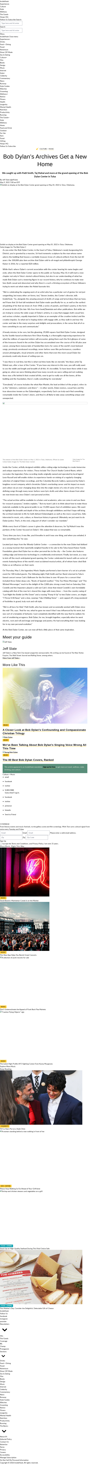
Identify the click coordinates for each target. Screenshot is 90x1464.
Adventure (4, 49)
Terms (2, 1447)
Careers (3, 1452)
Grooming (4, 91)
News (2, 81)
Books (2, 62)
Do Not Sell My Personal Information (14, 1460)
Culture (3, 6)
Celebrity (3, 76)
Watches (3, 89)
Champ (2, 1346)
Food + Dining (5, 44)
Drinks (2, 42)
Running (3, 115)
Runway (3, 83)
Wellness (3, 12)
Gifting (2, 141)
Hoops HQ (4, 17)
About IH (3, 1436)
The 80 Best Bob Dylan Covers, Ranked (28, 759)
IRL (1, 1343)
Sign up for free (49, 767)
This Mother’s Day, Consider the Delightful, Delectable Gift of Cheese (27, 1308)
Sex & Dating (5, 55)
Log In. (17, 793)
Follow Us (4, 19)
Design (2, 65)
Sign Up (3, 841)
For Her (3, 133)
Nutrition (3, 109)
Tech (2, 136)
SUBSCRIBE (9, 790)
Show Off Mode (6, 52)
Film (1, 60)
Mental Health (5, 107)
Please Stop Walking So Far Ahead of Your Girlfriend (20, 1188)
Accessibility (5, 1455)
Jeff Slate (6, 180)
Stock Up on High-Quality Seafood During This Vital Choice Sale (25, 1248)
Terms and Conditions (20, 843)
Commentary (5, 78)
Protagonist (4, 1349)
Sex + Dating (6, 1186)
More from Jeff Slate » (11, 658)
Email (25, 833)
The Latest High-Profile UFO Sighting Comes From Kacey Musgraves (26, 1064)
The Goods (4, 14)
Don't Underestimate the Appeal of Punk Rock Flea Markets (23, 1009)
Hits (1, 1336)
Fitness (2, 99)
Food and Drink (6, 128)
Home (2, 125)
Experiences (4, 4)
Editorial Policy (6, 1439)
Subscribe (12, 19)
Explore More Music (8, 1066)
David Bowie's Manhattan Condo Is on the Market (19, 900)
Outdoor (3, 130)
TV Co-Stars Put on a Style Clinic (12, 1129)
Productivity (5, 112)
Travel (2, 47)
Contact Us (4, 1442)
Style (2, 9)
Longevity (3, 104)
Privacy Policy (37, 843)
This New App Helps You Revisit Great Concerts (18, 955)
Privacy (3, 1449)
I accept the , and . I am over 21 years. (30, 843)
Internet (3, 70)
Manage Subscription (8, 1457)
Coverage (3, 1341)
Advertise (3, 1444)
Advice (2, 96)
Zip (24, 837)
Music (2, 68)
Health (2, 102)
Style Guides (5, 86)
